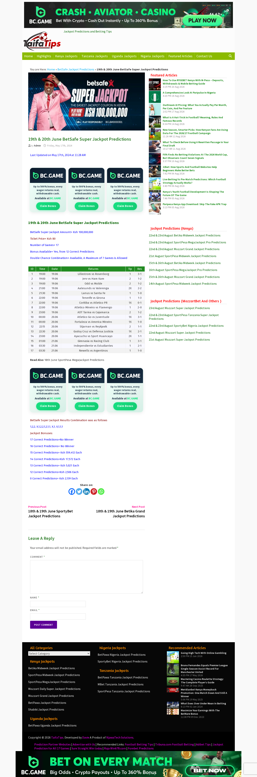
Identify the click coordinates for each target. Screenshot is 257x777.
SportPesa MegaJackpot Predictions (51, 682)
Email (35, 610)
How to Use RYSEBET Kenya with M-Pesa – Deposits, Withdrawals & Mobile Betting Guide (193, 81)
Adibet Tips (203, 744)
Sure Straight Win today (86, 748)
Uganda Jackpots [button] (124, 56)
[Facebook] (71, 491)
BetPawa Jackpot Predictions (47, 703)
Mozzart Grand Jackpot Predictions (51, 696)
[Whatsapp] (101, 491)
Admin (37, 145)
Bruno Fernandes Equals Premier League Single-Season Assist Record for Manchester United (204, 669)
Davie (85, 737)
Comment (37, 556)
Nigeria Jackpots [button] (152, 56)
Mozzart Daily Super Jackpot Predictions (54, 689)
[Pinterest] (93, 491)
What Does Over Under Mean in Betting (203, 703)
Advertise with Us (84, 744)
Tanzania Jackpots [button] (94, 56)
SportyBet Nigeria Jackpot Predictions (123, 661)
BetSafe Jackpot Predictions (75, 69)
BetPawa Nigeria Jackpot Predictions (122, 654)
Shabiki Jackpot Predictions (46, 709)
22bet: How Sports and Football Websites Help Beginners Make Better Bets (190, 168)
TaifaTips (57, 737)
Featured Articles (180, 56)
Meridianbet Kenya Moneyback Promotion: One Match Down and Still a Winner (204, 693)
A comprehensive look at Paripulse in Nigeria (189, 92)
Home (28, 56)
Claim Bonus (48, 206)
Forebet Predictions (141, 748)
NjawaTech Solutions (119, 737)
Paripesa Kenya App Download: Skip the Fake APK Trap (195, 204)
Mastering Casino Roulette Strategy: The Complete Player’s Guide (202, 680)
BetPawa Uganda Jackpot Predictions (52, 725)
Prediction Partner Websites (52, 744)
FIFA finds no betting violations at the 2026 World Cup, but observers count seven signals (195, 156)
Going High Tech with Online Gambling (203, 653)
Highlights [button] (44, 56)
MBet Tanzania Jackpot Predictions (121, 684)
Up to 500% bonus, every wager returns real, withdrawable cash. (47, 190)
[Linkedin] (86, 491)
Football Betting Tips (139, 744)
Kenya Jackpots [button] (66, 56)
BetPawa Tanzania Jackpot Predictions (123, 677)
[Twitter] (79, 491)
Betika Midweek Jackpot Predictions (51, 668)
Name (34, 597)
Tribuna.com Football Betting (174, 744)
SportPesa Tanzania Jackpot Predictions (124, 691)
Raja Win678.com (115, 748)
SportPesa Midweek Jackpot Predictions (54, 675)
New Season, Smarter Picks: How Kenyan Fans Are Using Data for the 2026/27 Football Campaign (195, 131)
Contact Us (204, 56)
